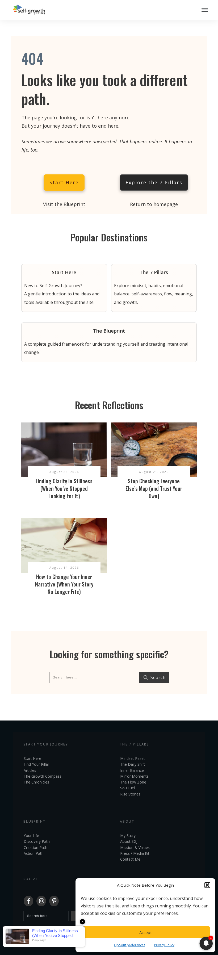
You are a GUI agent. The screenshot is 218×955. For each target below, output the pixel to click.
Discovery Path (37, 841)
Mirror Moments (134, 776)
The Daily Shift (132, 764)
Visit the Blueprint (64, 204)
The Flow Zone (133, 782)
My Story (128, 835)
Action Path (34, 853)
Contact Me (130, 859)
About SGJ (128, 841)
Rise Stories (130, 794)
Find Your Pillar (36, 764)
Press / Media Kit (134, 853)
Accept (145, 932)
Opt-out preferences (129, 945)
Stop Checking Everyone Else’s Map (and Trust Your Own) (153, 488)
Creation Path (35, 847)
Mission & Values (135, 847)
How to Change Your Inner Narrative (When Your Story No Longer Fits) (64, 584)
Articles (30, 770)
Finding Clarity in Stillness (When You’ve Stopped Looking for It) (64, 488)
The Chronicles (36, 782)
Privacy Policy (164, 945)
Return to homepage (154, 204)
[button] (207, 885)
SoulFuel (127, 787)
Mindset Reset (132, 758)
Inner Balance (132, 770)
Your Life (31, 835)
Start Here (32, 758)
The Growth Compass (42, 776)
